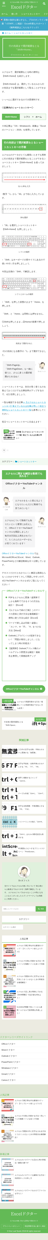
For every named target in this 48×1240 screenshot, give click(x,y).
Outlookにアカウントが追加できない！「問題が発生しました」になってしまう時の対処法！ (24, 639)
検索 (42, 909)
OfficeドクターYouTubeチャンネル (18, 553)
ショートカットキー (30, 14)
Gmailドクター (8, 1074)
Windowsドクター (9, 1068)
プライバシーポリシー (11, 1226)
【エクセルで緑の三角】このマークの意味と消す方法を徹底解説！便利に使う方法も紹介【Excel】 (24, 614)
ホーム (4, 14)
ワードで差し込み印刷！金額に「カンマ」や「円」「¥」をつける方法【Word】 (24, 627)
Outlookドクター (9, 1056)
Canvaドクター (8, 1080)
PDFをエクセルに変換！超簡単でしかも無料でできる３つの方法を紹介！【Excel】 (24, 601)
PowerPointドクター (10, 1062)
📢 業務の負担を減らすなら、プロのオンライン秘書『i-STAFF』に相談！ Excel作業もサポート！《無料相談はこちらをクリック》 (24, 24)
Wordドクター (8, 1050)
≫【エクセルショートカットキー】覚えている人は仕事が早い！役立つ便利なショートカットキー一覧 (24, 406)
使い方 (14, 14)
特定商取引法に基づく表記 (35, 1226)
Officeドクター (8, 1044)
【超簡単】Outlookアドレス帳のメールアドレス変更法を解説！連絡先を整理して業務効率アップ (24, 652)
